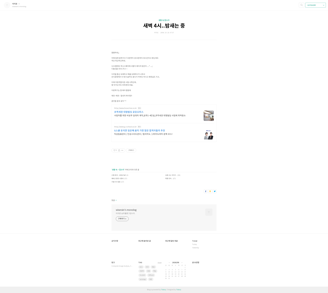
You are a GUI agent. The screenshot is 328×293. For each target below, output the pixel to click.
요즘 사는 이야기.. (171, 175)
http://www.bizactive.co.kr (125, 108)
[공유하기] (119, 150)
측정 (150, 279)
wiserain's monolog (126, 210)
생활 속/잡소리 (164, 20)
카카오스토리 (210, 191)
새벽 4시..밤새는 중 (164, 26)
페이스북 (206, 191)
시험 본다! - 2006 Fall (118, 175)
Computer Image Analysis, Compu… (122, 266)
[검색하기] (301, 5)
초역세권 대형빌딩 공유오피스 (129, 112)
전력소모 (151, 275)
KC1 (141, 267)
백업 (154, 271)
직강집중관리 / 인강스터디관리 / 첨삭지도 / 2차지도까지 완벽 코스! (143, 134)
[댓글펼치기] (116, 200)
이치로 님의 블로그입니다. (125, 214)
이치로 (15, 4)
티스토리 (142, 275)
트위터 (215, 191)
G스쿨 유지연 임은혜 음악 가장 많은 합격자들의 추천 (139, 130)
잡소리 (121, 170)
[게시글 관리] (122, 150)
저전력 (142, 271)
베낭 (153, 267)
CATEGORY (311, 5)
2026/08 (175, 262)
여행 (148, 271)
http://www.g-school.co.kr (125, 127)
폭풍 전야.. (168, 178)
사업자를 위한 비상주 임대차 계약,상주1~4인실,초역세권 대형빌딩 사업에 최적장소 (150, 115)
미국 (147, 267)
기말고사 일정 (115, 182)
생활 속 (114, 170)
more (159, 263)
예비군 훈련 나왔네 (117, 178)
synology (143, 279)
